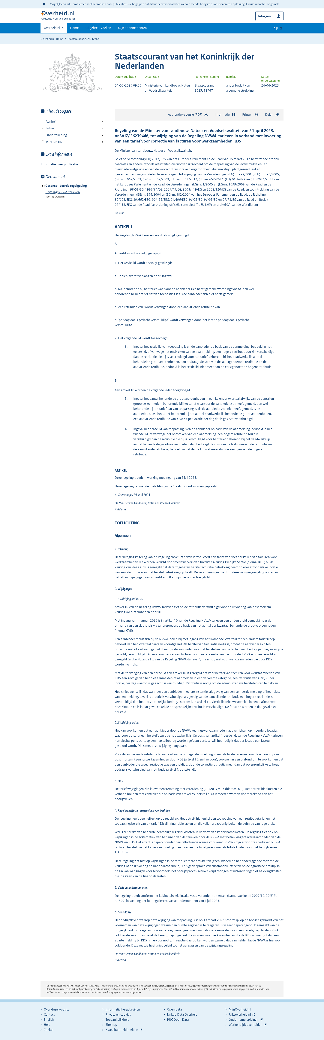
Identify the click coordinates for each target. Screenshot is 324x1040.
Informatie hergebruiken (123, 1009)
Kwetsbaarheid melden (122, 1030)
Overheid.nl (52, 29)
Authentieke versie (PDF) (186, 115)
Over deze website (56, 1009)
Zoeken (49, 1030)
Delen (269, 114)
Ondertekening (56, 135)
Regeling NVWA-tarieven (63, 192)
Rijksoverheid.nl (240, 1014)
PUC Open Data (178, 1019)
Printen (247, 114)
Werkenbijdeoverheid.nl (245, 1025)
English (49, 1019)
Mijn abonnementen (132, 28)
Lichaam (49, 128)
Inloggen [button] (264, 16)
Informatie (222, 114)
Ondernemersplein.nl (243, 1019)
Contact (49, 1014)
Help (47, 1025)
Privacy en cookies (118, 1014)
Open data (174, 1009)
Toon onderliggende (43, 128)
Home (74, 28)
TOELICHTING (52, 142)
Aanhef (51, 121)
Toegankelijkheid (117, 1019)
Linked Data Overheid (182, 1014)
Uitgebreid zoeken (98, 28)
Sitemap (111, 1025)
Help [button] (275, 28)
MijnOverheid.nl (240, 1009)
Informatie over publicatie (59, 164)
